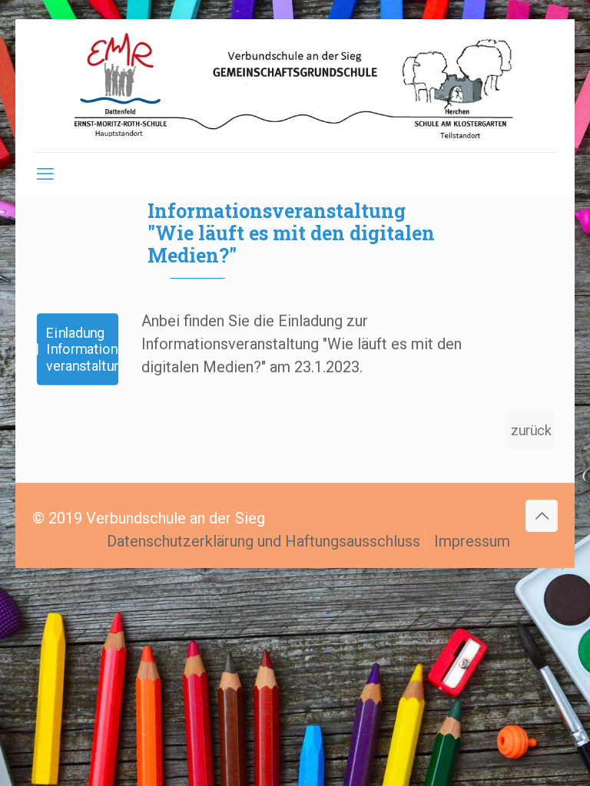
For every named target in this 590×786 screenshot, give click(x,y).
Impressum (472, 541)
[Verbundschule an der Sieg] (295, 85)
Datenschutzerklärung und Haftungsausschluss (263, 541)
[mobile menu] (45, 174)
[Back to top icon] (541, 516)
